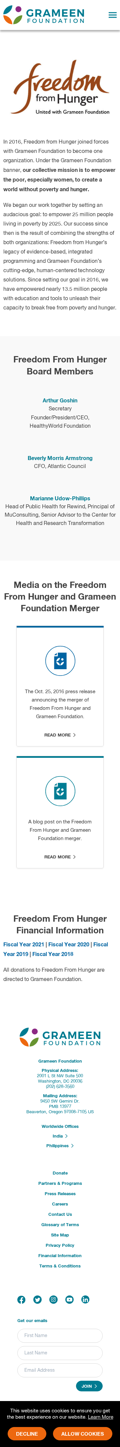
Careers (60, 1204)
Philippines (58, 1146)
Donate (60, 1173)
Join (88, 1386)
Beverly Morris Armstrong (60, 458)
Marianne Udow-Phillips (60, 498)
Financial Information (60, 1256)
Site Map (60, 1235)
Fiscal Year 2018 (52, 954)
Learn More (100, 1417)
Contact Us (60, 1214)
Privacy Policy (60, 1245)
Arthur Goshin (60, 400)
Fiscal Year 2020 (68, 944)
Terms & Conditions (60, 1266)
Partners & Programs (60, 1184)
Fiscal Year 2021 (23, 944)
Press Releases (60, 1194)
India (59, 1136)
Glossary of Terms (60, 1225)
